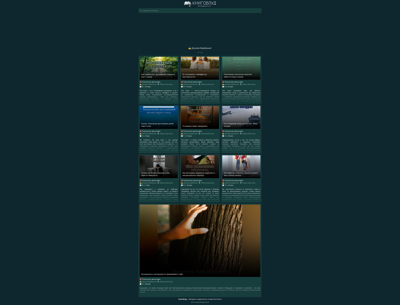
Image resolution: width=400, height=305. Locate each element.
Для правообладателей (200, 302)
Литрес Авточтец (166, 84)
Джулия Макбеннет (149, 84)
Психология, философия (151, 82)
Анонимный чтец (207, 134)
